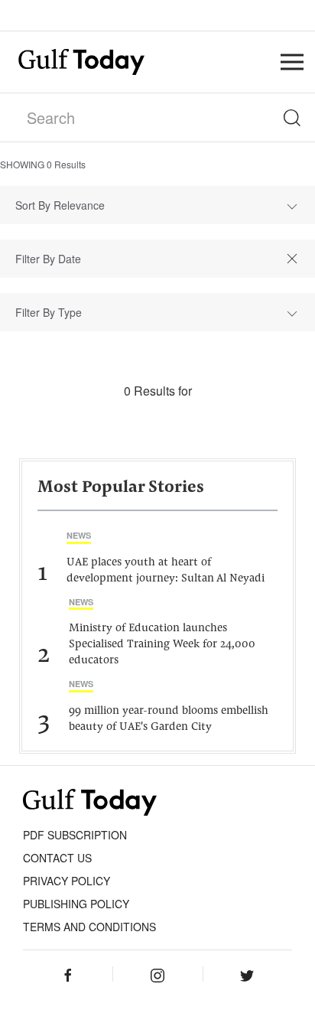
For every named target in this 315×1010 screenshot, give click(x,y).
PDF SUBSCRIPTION (75, 834)
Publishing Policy (76, 903)
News (79, 535)
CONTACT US (57, 857)
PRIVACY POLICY (66, 880)
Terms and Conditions (89, 926)
